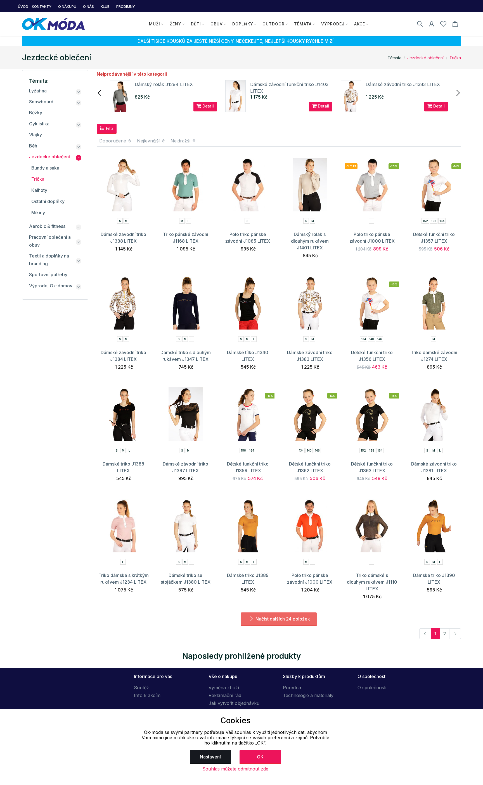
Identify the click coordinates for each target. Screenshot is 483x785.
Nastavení (210, 757)
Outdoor (273, 24)
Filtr (109, 128)
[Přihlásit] (431, 25)
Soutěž (141, 687)
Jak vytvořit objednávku (234, 703)
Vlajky (35, 134)
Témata (303, 24)
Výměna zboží (224, 687)
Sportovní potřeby (48, 274)
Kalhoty (39, 190)
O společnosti (371, 687)
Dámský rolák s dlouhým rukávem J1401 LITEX (310, 241)
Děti (196, 24)
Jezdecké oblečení (425, 57)
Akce (359, 24)
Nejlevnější (149, 141)
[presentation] (100, 92)
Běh (33, 146)
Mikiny (38, 212)
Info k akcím (147, 695)
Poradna (292, 687)
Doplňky (242, 24)
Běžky (35, 112)
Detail (207, 106)
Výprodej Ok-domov (50, 285)
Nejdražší (181, 141)
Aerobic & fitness (47, 226)
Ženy (175, 24)
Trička (455, 57)
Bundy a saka (45, 168)
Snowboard (41, 101)
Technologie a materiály (308, 695)
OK (260, 757)
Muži (154, 24)
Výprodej (333, 24)
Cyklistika (39, 124)
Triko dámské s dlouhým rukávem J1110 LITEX (372, 581)
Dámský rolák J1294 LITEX (164, 84)
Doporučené (113, 141)
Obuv (216, 24)
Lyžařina (38, 91)
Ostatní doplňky (48, 201)
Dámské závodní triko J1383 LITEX (403, 84)
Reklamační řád (225, 695)
